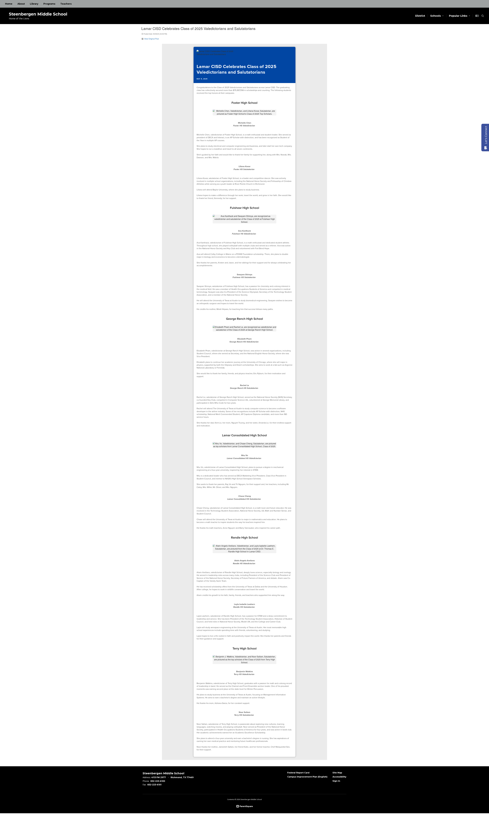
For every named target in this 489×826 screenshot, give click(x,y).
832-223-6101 (154, 784)
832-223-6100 (157, 781)
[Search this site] (482, 16)
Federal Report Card (298, 772)
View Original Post (151, 38)
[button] (437, 15)
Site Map (337, 772)
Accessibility (339, 777)
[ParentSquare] (244, 806)
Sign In (336, 781)
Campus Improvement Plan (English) (307, 777)
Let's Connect (485, 135)
